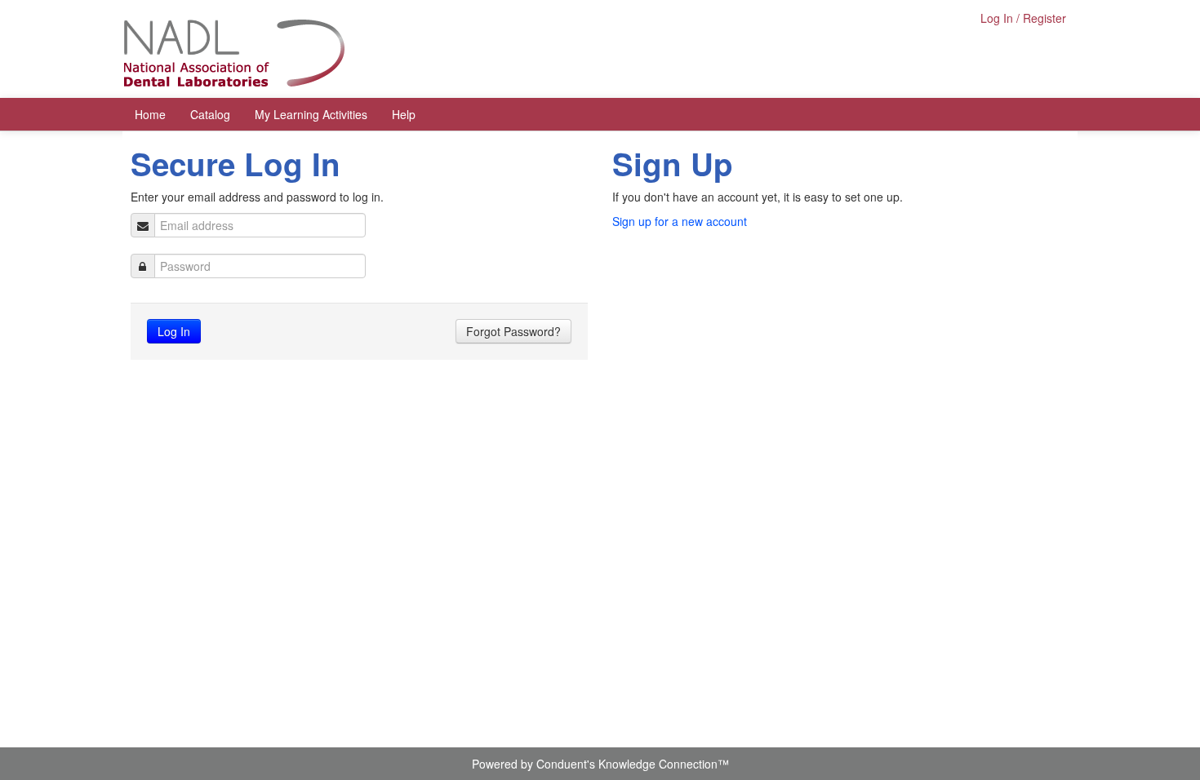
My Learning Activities (311, 114)
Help (404, 114)
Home (150, 114)
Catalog (210, 114)
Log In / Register (1023, 18)
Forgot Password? (513, 331)
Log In (174, 331)
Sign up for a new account (679, 221)
